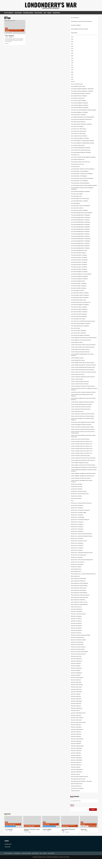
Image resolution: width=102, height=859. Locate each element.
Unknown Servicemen (75, 790)
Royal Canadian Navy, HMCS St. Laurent (79, 602)
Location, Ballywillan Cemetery (77, 357)
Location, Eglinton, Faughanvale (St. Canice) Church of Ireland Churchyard (83, 399)
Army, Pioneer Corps (75, 154)
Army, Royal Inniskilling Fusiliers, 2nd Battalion (80, 224)
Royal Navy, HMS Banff (75, 665)
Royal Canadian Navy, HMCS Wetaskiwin (79, 604)
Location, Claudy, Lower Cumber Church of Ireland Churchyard (83, 372)
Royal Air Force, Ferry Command (77, 562)
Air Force (73, 81)
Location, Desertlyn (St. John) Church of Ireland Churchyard (83, 386)
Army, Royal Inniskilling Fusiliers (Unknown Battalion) (81, 212)
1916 (72, 41)
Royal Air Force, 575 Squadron (77, 547)
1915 (72, 39)
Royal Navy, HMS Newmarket (77, 729)
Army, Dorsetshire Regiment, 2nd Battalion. (80, 107)
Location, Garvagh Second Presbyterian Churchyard (81, 404)
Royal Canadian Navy (75, 576)
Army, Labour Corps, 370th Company (78, 128)
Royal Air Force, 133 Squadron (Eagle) (78, 512)
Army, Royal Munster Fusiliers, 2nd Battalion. (80, 295)
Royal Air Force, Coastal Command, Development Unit (82, 559)
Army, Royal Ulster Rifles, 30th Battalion (79, 309)
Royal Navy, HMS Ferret (76, 696)
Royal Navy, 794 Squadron (76, 618)
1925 (72, 58)
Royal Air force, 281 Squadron (77, 531)
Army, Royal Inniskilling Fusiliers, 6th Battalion (80, 236)
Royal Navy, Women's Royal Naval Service (79, 776)
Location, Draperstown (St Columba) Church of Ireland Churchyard (82, 395)
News (72, 500)
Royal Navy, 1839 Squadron (76, 609)
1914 (72, 36)
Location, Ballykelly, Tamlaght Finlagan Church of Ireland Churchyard (82, 355)
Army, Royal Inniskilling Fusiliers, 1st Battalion (80, 219)
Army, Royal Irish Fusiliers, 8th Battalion (79, 269)
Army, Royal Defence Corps (76, 196)
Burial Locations (38, 12)
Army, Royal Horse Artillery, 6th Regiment (79, 210)
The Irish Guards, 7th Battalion (77, 788)
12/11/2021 (10, 37)
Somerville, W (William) (76, 25)
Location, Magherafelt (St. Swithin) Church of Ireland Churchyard (84, 467)
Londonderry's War (51, 4)
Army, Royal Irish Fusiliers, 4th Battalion (79, 264)
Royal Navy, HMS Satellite (76, 748)
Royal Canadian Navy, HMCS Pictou (78, 599)
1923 (72, 55)
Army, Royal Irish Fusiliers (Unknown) (78, 252)
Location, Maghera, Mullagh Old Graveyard (79, 462)
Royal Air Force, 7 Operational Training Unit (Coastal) (81, 552)
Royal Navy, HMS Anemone (76, 661)
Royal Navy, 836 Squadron (76, 623)
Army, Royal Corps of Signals (77, 193)
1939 (72, 60)
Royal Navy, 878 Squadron (76, 625)
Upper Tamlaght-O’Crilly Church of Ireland (68, 830)
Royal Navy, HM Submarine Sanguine (78, 639)
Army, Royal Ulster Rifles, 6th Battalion (79, 314)
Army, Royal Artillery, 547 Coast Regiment (79, 180)
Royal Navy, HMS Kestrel (76, 715)
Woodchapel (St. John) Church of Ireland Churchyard (81, 21)
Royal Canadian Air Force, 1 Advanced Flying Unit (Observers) (83, 573)
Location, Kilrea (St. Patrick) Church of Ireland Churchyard (13, 30)
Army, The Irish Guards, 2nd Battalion (78, 330)
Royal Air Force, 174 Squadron (77, 524)
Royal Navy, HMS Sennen (76, 750)
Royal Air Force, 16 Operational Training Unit (80, 519)
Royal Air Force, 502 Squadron (77, 543)
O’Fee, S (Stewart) (9, 36)
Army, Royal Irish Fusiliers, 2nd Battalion (79, 257)
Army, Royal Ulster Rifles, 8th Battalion (79, 316)
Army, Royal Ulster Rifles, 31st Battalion (79, 311)
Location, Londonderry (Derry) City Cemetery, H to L (81, 446)
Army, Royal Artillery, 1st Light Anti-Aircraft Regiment (82, 173)
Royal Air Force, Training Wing (77, 564)
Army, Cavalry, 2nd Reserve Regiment (78, 100)
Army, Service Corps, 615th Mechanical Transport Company (83, 321)
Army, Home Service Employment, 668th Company (81, 119)
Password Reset (56, 12)
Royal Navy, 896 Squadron (76, 630)
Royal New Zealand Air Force (77, 783)
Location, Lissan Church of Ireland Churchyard (80, 439)
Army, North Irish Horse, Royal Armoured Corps (80, 150)
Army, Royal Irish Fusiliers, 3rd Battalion (79, 262)
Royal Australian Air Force (76, 569)
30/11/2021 (10, 830)
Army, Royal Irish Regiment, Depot (78, 281)
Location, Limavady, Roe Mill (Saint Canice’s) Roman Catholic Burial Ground (83, 436)
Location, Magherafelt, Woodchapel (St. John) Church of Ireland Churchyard (83, 470)
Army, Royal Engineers (75, 203)
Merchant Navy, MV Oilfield (76, 484)
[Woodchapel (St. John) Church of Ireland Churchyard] (32, 822)
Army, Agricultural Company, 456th (78, 86)
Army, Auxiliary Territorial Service (78, 98)
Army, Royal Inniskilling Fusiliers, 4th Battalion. (80, 231)
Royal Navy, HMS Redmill (76, 741)
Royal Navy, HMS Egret (76, 694)
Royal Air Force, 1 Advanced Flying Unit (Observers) (81, 503)
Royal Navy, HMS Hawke (76, 703)
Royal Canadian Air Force (76, 571)
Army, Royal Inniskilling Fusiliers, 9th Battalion (80, 248)
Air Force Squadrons (8, 12)
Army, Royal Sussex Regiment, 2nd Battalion (80, 304)
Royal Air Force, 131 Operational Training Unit (80, 510)
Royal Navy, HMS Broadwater (77, 677)
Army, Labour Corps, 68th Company (78, 133)
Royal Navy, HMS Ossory (76, 731)
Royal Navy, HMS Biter (75, 670)
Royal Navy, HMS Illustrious (76, 708)
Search (72, 805)
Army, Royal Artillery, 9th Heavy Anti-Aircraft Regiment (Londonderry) (82, 188)
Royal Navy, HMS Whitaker (76, 771)
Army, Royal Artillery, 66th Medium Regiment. (80, 183)
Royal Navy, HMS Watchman (77, 769)
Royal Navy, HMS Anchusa (76, 658)
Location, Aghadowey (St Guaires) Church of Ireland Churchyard (83, 337)
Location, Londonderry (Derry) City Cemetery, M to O (82, 448)
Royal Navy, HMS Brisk (75, 675)
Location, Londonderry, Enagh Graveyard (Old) (80, 455)
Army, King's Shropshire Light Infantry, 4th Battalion (81, 124)
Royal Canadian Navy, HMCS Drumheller (79, 585)
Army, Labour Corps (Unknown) (77, 126)
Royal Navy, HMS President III (77, 738)
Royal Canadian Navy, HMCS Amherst (78, 578)
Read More (7, 43)
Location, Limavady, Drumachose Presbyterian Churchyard (83, 429)
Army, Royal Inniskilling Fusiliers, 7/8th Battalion (80, 238)
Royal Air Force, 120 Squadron (77, 507)
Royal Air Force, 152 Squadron (77, 514)
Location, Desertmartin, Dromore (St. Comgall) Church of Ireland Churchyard (84, 389)
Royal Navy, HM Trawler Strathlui (78, 649)
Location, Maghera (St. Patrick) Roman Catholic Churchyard (83, 460)
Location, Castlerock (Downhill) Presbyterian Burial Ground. (83, 367)
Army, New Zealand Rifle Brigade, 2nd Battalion (80, 147)
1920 (6, 28)
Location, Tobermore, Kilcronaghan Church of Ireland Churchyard (81, 481)
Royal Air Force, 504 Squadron (77, 545)
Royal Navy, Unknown (75, 774)
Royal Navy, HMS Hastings (76, 701)
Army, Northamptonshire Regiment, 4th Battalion (81, 152)
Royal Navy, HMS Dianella (76, 691)
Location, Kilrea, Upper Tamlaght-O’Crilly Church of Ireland (83, 422)
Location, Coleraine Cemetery (77, 379)
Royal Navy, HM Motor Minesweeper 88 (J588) (80, 635)
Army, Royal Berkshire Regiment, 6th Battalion (80, 191)
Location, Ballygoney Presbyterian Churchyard (80, 351)
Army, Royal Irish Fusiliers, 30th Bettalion (79, 259)
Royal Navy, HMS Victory (76, 764)
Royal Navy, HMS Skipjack (76, 757)
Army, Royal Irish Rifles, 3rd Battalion (78, 285)
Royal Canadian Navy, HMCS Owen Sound (79, 597)
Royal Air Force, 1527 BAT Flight (77, 517)
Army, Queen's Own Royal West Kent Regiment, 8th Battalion (83, 157)
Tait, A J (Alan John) (75, 17)
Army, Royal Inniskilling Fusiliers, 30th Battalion (80, 226)
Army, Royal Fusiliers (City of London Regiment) (80, 205)
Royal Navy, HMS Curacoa (76, 689)
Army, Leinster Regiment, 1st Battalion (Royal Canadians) (82, 140)
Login (45, 12)
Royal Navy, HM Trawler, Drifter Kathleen (79, 651)
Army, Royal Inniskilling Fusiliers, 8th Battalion (80, 245)
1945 (72, 74)
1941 (72, 65)
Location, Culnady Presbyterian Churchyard (79, 383)
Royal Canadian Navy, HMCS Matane (78, 590)
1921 (72, 53)
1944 (72, 72)
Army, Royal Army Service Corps (77, 164)
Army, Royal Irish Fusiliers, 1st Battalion (79, 255)
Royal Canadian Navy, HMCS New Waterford (80, 595)
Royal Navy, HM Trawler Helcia (77, 644)
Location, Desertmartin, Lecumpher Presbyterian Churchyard (83, 392)
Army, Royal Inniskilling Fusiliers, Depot (79, 250)
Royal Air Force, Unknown (76, 566)
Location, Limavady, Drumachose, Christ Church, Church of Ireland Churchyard (83, 432)
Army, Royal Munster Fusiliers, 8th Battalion (80, 297)
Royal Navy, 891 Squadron (76, 628)
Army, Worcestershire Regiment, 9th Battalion (80, 335)
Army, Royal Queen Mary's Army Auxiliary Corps (80, 302)
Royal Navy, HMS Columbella (77, 684)
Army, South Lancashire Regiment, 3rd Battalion (80, 323)
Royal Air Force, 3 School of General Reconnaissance (81, 533)
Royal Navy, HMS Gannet (76, 698)
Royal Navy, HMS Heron (76, 705)
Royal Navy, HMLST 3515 (76, 656)
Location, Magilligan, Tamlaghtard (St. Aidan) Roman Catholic (83, 473)
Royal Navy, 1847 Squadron (76, 611)
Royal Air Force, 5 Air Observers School (79, 540)
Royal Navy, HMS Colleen (76, 682)
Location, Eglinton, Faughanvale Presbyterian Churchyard (82, 402)
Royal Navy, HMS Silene (76, 755)
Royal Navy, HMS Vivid (9, 32)
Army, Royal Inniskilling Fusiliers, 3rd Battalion (80, 229)
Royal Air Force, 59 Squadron (77, 550)
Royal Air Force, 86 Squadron (77, 557)
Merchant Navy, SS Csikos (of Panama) (78, 491)
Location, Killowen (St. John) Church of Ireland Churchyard (82, 413)
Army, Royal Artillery (75, 166)
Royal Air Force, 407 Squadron (77, 538)
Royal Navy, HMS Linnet (76, 724)
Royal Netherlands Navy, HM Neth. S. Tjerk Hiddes (81, 781)
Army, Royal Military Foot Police (77, 290)
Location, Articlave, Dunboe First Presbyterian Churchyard (82, 347)
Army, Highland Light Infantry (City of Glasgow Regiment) (82, 117)
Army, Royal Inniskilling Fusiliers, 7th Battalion (80, 243)
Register (49, 12)
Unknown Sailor (74, 32)
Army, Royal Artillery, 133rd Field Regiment (79, 171)
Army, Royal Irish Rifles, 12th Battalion (79, 283)
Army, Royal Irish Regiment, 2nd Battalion (79, 276)
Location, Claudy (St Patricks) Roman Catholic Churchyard (82, 369)
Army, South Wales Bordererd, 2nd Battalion (80, 325)
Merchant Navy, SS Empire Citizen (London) (79, 493)
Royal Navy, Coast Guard (76, 632)
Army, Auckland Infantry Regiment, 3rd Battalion (80, 93)
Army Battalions (18, 12)
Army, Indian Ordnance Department (78, 121)
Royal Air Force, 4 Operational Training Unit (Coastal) (81, 536)
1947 (72, 79)
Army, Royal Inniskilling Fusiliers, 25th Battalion (80, 222)
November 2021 (8, 844)
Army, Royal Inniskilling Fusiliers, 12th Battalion (80, 217)
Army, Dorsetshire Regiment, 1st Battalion (79, 105)
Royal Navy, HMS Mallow (76, 727)
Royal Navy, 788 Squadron (76, 616)
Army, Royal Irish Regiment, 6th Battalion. (79, 278)
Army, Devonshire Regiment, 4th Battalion (79, 102)
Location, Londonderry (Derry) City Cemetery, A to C (81, 441)
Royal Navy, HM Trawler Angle (77, 642)
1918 (72, 46)
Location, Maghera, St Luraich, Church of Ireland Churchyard (83, 465)
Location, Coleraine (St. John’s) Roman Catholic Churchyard (83, 376)
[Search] (97, 13)
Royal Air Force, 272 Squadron (77, 529)
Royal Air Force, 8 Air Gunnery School (49, 826)
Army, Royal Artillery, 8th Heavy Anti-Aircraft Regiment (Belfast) (84, 185)
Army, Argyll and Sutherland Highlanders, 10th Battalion (82, 88)
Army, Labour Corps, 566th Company (78, 131)
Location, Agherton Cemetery (77, 342)
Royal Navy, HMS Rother (76, 743)
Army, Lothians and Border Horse (78, 145)
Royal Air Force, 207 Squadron (77, 526)
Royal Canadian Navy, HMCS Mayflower (79, 592)
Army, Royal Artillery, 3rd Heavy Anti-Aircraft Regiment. (82, 178)
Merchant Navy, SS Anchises (76, 486)
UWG (7, 37)
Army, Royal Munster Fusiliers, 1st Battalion (80, 292)
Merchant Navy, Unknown (76, 498)
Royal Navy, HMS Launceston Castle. (78, 722)
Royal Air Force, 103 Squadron (77, 505)
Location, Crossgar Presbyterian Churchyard (80, 381)
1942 (72, 67)
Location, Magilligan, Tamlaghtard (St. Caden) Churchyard (82, 475)
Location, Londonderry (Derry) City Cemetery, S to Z (81, 453)
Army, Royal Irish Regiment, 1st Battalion (79, 271)
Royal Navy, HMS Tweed (76, 762)
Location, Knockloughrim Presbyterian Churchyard (81, 424)
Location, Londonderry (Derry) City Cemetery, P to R (81, 450)
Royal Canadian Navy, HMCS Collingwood (79, 583)
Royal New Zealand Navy (76, 786)
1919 (72, 48)
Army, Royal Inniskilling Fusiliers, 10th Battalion (80, 215)
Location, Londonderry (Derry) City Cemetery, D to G (81, 443)
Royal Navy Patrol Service (76, 606)
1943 (72, 69)
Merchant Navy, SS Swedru (76, 496)
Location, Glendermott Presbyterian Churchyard (80, 409)
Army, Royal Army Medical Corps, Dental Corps (80, 161)
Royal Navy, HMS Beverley (76, 668)
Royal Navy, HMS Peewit (76, 734)
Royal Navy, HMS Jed (75, 710)
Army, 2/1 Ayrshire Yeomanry (77, 84)
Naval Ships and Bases (28, 12)
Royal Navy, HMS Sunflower (76, 760)
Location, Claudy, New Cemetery (77, 374)
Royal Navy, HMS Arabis (76, 663)
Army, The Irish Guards (75, 328)
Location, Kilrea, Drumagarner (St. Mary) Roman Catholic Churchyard (82, 419)
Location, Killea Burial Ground (77, 411)
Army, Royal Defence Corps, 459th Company (80, 198)
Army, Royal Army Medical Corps (77, 159)
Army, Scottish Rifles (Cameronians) (78, 318)
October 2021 (7, 846)
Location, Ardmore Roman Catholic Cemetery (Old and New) (83, 344)
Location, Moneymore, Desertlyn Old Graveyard (80, 478)
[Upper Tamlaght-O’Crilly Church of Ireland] (70, 822)
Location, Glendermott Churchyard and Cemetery (81, 406)
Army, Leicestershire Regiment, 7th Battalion (80, 138)
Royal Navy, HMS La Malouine (77, 717)
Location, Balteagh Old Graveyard (78, 360)
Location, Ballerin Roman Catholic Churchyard (80, 349)
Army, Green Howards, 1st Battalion (78, 114)
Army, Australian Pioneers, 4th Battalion (79, 95)
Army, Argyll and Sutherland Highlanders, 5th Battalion (82, 91)
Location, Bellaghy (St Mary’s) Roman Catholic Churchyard (82, 362)
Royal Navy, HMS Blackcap (76, 672)
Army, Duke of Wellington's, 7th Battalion (79, 112)
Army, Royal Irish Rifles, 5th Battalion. (78, 288)
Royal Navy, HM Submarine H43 (77, 637)
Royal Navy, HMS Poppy (76, 736)
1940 (72, 62)
